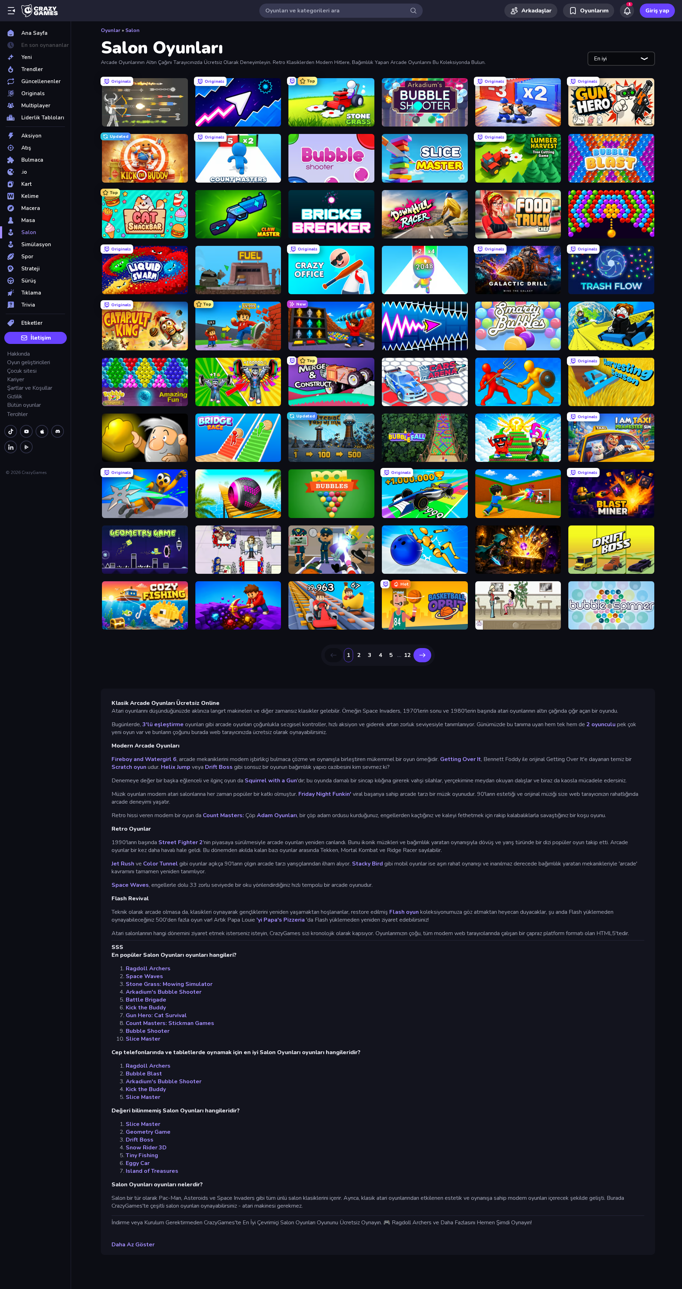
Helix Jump (175, 767)
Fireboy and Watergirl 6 (144, 759)
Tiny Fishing (142, 1155)
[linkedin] (10, 447)
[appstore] (42, 431)
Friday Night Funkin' (325, 794)
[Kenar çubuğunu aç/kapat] (11, 10)
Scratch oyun (129, 767)
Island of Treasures (152, 1171)
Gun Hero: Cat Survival (156, 1015)
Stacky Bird (367, 864)
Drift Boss (219, 767)
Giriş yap (657, 11)
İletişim (41, 338)
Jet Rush (123, 864)
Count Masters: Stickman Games (170, 1023)
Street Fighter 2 (180, 842)
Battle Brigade (146, 1000)
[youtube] (26, 431)
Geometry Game (148, 1132)
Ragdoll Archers (148, 968)
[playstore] (26, 447)
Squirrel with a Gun (271, 780)
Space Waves (130, 885)
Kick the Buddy (146, 1008)
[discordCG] (57, 431)
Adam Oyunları (277, 815)
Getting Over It (460, 759)
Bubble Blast (144, 1074)
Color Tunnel (160, 864)
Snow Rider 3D (146, 1148)
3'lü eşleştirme (163, 724)
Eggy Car (138, 1163)
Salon (132, 30)
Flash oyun (404, 912)
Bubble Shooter (147, 1031)
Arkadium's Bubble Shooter (163, 992)
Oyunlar (110, 30)
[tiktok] (10, 431)
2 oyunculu (601, 724)
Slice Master (143, 1039)
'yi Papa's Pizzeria (281, 920)
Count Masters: (223, 815)
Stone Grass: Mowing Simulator (169, 984)
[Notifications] (627, 11)
